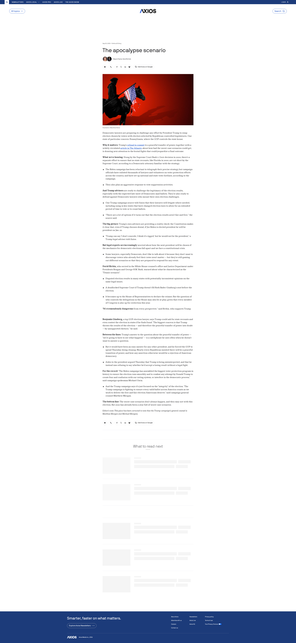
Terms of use (209, 620)
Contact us (174, 628)
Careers (173, 624)
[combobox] (33, 2)
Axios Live (58, 2)
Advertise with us (176, 620)
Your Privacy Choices (211, 624)
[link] (105, 67)
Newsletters (17, 2)
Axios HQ (192, 624)
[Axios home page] (7, 2)
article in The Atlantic (131, 148)
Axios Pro (46, 2)
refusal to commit (136, 145)
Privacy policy (209, 616)
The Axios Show (72, 2)
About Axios (174, 616)
